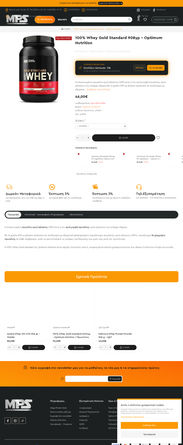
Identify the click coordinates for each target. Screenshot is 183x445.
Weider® (11, 327)
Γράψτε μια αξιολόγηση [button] (118, 51)
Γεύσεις (79, 120)
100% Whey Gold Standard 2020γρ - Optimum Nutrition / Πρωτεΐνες (71, 335)
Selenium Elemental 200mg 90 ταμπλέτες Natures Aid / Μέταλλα (103, 157)
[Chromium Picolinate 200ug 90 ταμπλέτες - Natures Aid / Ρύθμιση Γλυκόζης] (128, 159)
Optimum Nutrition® (91, 107)
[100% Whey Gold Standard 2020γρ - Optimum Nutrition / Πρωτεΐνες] (72, 305)
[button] (123, 137)
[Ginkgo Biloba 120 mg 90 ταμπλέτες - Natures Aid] (173, 159)
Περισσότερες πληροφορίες (132, 417)
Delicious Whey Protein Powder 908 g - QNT (115, 335)
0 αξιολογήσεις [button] (96, 51)
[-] (77, 137)
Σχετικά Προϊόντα (91, 277)
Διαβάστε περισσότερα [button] (98, 90)
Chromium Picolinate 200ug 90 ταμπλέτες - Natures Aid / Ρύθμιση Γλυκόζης (149, 157)
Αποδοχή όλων (149, 425)
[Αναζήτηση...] (129, 19)
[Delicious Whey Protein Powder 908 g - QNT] (117, 305)
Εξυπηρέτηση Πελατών (91, 401)
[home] (65, 29)
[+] (88, 137)
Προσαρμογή (149, 434)
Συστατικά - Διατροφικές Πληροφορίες (44, 215)
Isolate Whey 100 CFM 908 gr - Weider (23, 335)
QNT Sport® (104, 327)
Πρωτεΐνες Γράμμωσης (86, 174)
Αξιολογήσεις (76, 215)
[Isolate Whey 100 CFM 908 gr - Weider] (26, 305)
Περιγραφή (13, 215)
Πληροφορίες (57, 401)
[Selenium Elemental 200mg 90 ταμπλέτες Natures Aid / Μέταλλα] (82, 159)
